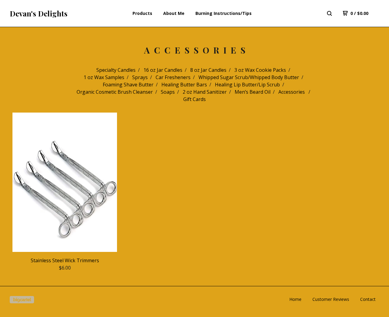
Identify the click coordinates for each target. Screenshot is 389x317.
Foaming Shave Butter (128, 84)
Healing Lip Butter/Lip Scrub (247, 84)
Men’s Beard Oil (252, 92)
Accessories (292, 92)
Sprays (140, 77)
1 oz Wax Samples (104, 77)
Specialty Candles (116, 70)
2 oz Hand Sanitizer (205, 92)
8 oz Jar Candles (208, 70)
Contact (368, 299)
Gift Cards (194, 99)
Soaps (168, 92)
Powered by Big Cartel (22, 299)
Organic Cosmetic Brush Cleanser (115, 92)
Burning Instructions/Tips (223, 13)
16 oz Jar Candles (162, 70)
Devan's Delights (38, 13)
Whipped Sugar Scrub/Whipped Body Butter (248, 77)
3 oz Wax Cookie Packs (260, 70)
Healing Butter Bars (184, 84)
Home (295, 299)
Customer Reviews (330, 299)
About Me (173, 13)
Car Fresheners (173, 77)
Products (142, 13)
